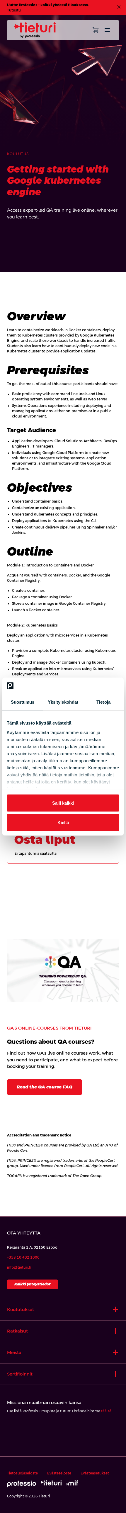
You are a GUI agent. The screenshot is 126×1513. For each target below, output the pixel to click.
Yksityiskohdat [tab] (63, 702)
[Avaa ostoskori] (95, 30)
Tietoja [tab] (103, 702)
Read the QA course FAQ (44, 1086)
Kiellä (63, 822)
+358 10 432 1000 (23, 1257)
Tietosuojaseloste (22, 1473)
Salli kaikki (63, 803)
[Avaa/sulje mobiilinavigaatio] (107, 30)
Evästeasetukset (95, 1473)
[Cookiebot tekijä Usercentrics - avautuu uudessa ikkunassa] (93, 686)
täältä (106, 1411)
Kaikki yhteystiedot (32, 1284)
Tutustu (14, 10)
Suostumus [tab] (23, 702)
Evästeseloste (59, 1473)
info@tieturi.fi (19, 1267)
